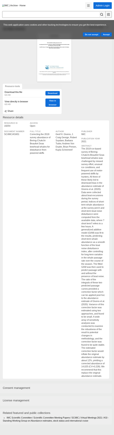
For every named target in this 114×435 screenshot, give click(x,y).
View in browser (52, 103)
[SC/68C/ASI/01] (54, 57)
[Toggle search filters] (108, 14)
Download (52, 93)
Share (10, 111)
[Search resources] (101, 14)
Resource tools (12, 86)
